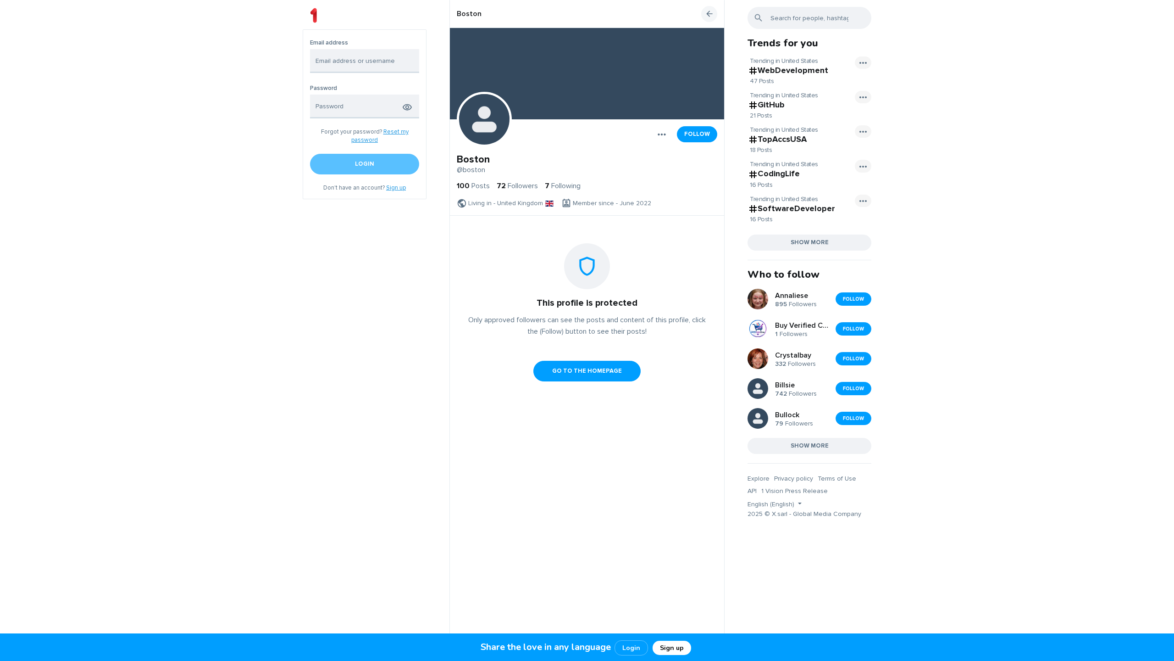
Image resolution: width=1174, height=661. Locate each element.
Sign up (396, 187)
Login (631, 648)
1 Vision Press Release (794, 491)
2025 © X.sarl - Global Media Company (804, 514)
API (752, 491)
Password (323, 88)
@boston (471, 170)
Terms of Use (837, 478)
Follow (697, 134)
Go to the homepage (587, 371)
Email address (329, 43)
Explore (759, 478)
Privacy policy (793, 478)
